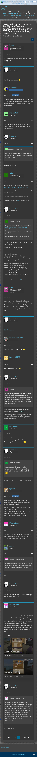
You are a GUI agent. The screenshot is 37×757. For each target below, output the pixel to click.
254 (25, 737)
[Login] (30, 2)
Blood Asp (18, 279)
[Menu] (34, 2)
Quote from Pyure (13, 389)
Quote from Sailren (14, 221)
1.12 (32, 16)
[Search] (25, 2)
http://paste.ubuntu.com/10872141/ (15, 187)
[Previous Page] (9, 737)
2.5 (15, 14)
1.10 (24, 16)
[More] (32, 55)
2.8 (24, 14)
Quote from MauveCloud (16, 559)
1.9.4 (20, 16)
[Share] (32, 39)
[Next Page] (28, 737)
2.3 (12, 14)
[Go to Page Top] (34, 754)
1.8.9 (16, 16)
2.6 (18, 14)
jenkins (26, 12)
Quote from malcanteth (15, 149)
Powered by (18, 754)
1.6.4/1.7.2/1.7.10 (8, 16)
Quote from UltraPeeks (15, 463)
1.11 (28, 16)
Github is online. (9, 330)
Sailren (19, 200)
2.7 (21, 14)
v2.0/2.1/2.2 (6, 14)
